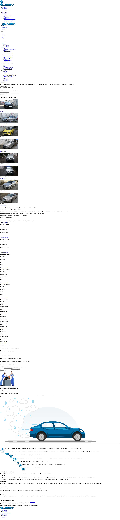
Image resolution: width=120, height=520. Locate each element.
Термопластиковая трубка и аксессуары (10, 75)
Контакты (3, 29)
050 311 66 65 (4, 12)
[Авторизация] (2, 37)
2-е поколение (6, 79)
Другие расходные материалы (9, 76)
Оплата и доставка (7, 10)
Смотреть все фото (3, 111)
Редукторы (6, 52)
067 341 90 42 (4, 7)
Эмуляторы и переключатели (8, 53)
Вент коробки (6, 65)
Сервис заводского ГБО (8, 15)
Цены (3, 34)
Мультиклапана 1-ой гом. (8, 68)
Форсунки (5, 61)
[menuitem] (61, 45)
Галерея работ (6, 17)
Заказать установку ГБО (8, 21)
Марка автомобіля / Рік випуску (5, 93)
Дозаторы (5, 50)
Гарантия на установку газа (8, 16)
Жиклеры (5, 59)
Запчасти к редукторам (7, 51)
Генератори (4, 81)
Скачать (3, 517)
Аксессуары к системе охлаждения (9, 74)
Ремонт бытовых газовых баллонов (9, 19)
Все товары (6, 44)
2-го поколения (6, 45)
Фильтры (5, 72)
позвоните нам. (32, 502)
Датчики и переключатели (8, 57)
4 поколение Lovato (5, 222)
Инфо (5, 20)
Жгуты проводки (7, 58)
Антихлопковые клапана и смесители (10, 49)
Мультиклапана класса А (8, 69)
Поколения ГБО (6, 18)
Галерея (2, 82)
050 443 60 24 (4, 8)
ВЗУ (5, 66)
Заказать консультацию (4, 237)
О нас (3, 33)
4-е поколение (6, 80)
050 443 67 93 (4, 13)
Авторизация (5, 27)
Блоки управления (7, 56)
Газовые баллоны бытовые (8, 67)
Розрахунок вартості (4, 86)
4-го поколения (6, 46)
